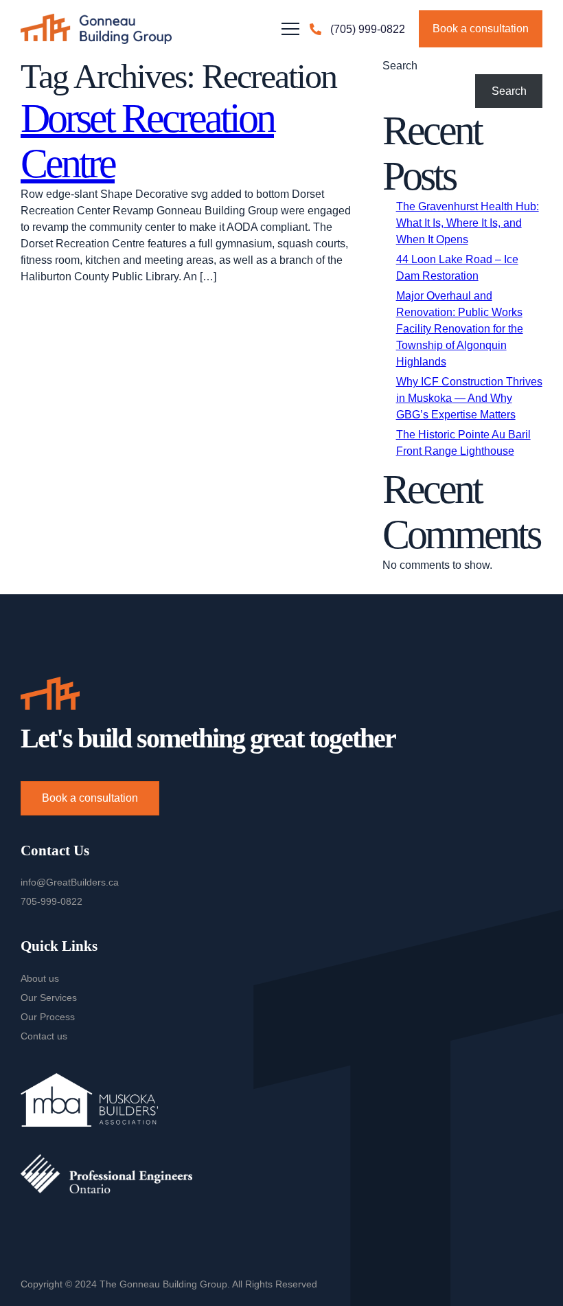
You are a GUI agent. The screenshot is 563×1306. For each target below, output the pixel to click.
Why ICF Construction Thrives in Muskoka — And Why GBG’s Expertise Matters (469, 398)
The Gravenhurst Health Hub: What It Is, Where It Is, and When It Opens (467, 223)
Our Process (48, 1016)
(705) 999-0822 (367, 29)
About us (40, 978)
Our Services (49, 997)
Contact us (44, 1036)
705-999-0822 (51, 901)
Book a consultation (481, 28)
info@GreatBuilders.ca (70, 882)
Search (399, 65)
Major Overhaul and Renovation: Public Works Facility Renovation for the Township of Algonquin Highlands (459, 329)
